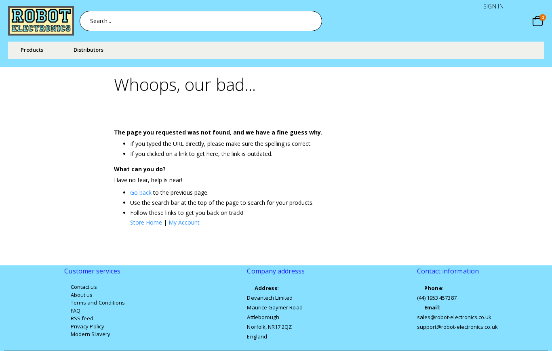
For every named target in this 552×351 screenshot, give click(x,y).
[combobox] (201, 21)
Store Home (146, 222)
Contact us (84, 286)
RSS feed (82, 318)
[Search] (311, 21)
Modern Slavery (90, 334)
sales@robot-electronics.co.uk (454, 317)
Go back (141, 192)
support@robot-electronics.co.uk (457, 326)
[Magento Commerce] (41, 21)
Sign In (493, 6)
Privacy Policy (87, 326)
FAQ (75, 310)
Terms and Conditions (98, 302)
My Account (184, 222)
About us (82, 294)
